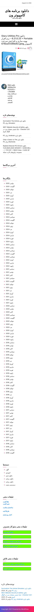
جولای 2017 (9, 422)
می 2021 (9, 290)
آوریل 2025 (9, 195)
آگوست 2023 (10, 254)
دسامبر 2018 (10, 376)
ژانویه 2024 (9, 241)
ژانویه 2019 (9, 373)
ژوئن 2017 (9, 425)
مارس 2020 (10, 333)
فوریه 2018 (9, 404)
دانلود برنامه (9, 479)
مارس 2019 (10, 367)
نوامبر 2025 (10, 183)
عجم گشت (6, 504)
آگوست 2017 (10, 419)
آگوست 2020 (10, 318)
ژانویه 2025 (9, 205)
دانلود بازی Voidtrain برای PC (12, 135)
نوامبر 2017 (9, 413)
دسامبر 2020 (10, 306)
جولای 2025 (10, 189)
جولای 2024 (10, 223)
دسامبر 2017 (10, 410)
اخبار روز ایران (7, 515)
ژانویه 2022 (9, 266)
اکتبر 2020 (9, 312)
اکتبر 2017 (9, 416)
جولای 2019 (9, 355)
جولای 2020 (10, 321)
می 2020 (9, 327)
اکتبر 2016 (9, 447)
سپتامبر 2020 (10, 315)
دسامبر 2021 (10, 269)
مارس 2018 (10, 401)
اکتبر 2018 (9, 382)
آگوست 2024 (10, 220)
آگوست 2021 (10, 281)
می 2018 (9, 395)
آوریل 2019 (9, 364)
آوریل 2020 (9, 330)
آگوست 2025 (10, 186)
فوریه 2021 (9, 300)
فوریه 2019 (9, 370)
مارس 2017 (10, 434)
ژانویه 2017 (9, 440)
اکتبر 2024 (9, 214)
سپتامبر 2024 (10, 217)
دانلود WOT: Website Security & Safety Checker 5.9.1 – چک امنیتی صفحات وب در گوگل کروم (16, 129)
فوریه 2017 (9, 437)
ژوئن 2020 (9, 324)
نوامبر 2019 (9, 346)
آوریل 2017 (9, 431)
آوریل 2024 (9, 232)
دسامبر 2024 (10, 208)
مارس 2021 (10, 297)
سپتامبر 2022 (10, 257)
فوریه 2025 (9, 202)
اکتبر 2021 (9, 275)
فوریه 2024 (9, 238)
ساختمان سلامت (8, 507)
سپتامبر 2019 (10, 352)
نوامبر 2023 (10, 248)
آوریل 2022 (9, 260)
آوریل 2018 (9, 398)
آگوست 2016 (10, 453)
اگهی (7, 470)
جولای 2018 (9, 388)
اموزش (8, 473)
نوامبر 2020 (10, 309)
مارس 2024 (10, 235)
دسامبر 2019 (10, 342)
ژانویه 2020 (9, 339)
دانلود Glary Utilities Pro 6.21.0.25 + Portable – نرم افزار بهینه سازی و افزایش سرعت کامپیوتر (12, 93)
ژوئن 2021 (9, 287)
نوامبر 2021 (9, 272)
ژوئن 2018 (9, 391)
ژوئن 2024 (9, 226)
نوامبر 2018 (9, 379)
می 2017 (9, 428)
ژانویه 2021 (9, 303)
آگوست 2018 (10, 385)
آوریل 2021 (9, 293)
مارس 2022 (10, 263)
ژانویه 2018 (9, 407)
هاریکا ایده (6, 511)
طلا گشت (6, 502)
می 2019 (9, 361)
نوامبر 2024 (10, 211)
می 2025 (9, 192)
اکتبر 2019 (9, 349)
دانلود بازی (9, 476)
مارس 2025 (10, 199)
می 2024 (9, 229)
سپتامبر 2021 (10, 278)
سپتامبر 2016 (10, 450)
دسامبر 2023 (10, 244)
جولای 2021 (9, 284)
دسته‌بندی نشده (10, 485)
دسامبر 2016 (10, 444)
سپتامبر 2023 (10, 251)
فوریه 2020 (9, 336)
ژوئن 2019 (9, 358)
